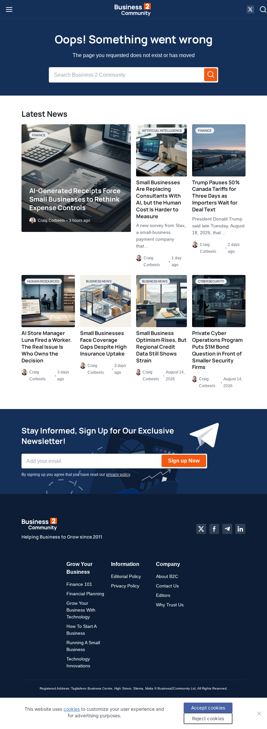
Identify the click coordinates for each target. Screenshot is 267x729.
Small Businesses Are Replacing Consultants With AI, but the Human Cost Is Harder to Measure (158, 199)
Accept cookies (208, 707)
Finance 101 (79, 584)
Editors (163, 595)
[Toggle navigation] (9, 9)
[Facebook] (214, 529)
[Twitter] (201, 529)
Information (125, 564)
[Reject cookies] (259, 713)
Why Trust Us (170, 604)
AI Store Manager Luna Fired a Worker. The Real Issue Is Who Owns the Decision (46, 346)
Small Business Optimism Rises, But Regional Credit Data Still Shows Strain (161, 346)
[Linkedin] (240, 529)
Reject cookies (208, 718)
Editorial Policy (126, 576)
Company (168, 564)
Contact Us (167, 585)
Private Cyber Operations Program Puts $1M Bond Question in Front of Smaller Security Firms (217, 350)
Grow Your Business (79, 568)
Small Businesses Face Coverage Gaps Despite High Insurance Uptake (103, 343)
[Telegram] (227, 529)
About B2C (167, 576)
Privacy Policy (125, 585)
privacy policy (118, 474)
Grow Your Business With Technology (80, 609)
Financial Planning (85, 593)
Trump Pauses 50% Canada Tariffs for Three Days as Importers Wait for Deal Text (216, 196)
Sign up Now (184, 460)
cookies (71, 709)
